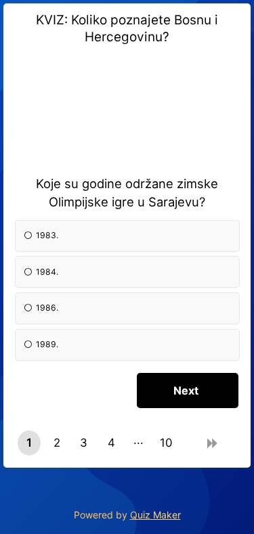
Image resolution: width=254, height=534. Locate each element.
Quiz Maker (155, 514)
